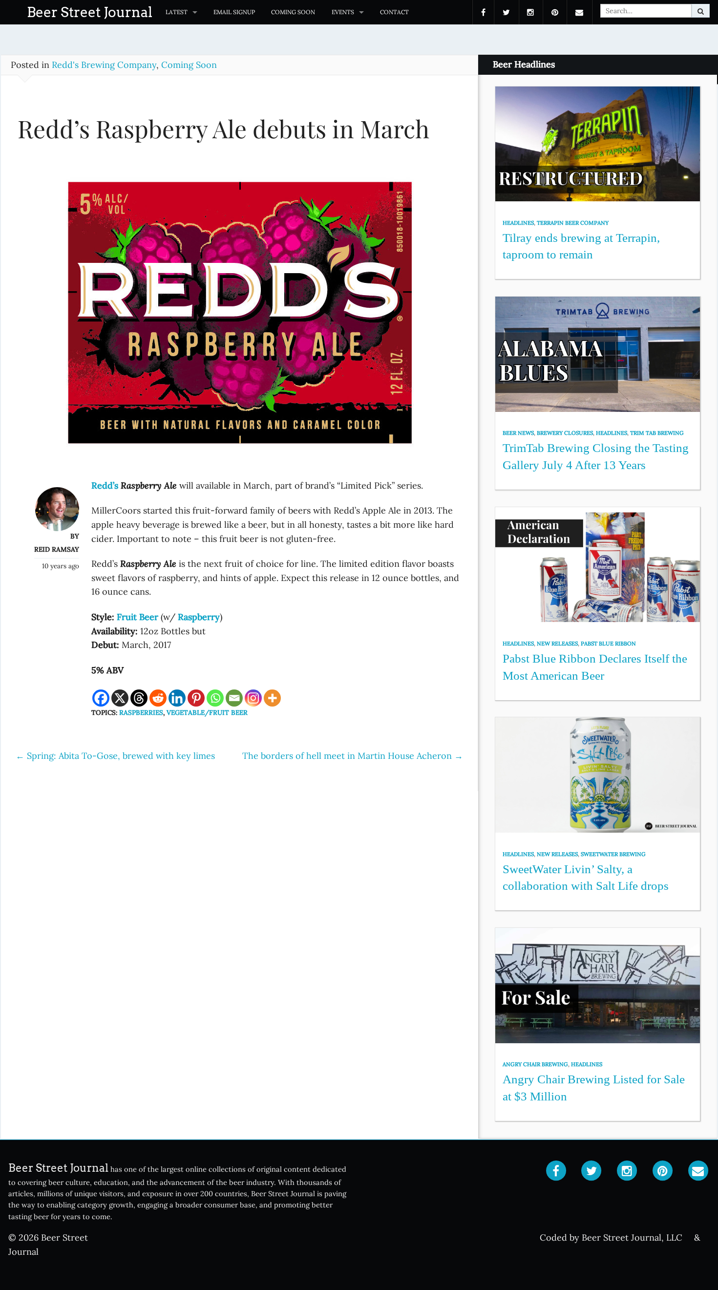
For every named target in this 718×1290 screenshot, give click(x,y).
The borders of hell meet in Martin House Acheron (352, 755)
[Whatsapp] (215, 698)
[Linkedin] (177, 698)
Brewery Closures (565, 433)
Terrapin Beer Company (573, 222)
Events (343, 12)
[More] (272, 698)
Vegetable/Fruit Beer (207, 712)
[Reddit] (158, 698)
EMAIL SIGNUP (234, 12)
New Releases (557, 643)
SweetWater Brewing (613, 854)
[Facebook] (100, 698)
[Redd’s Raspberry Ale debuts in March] (239, 316)
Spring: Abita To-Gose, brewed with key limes (115, 755)
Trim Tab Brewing (657, 433)
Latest (177, 12)
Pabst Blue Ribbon (608, 643)
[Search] (701, 11)
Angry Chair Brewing (535, 1064)
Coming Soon (293, 12)
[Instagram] (253, 698)
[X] (119, 698)
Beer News (518, 433)
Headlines (518, 222)
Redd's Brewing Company (104, 64)
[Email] (234, 698)
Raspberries (141, 712)
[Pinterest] (196, 698)
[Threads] (139, 698)
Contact (394, 12)
